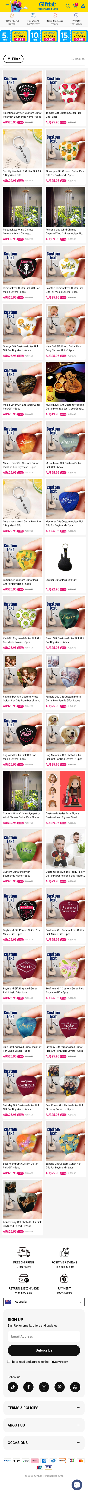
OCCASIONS (18, 1443)
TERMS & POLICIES (23, 1408)
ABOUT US (16, 1425)
